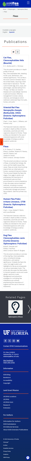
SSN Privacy (6, 457)
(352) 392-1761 (9, 362)
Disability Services (8, 448)
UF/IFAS (6, 399)
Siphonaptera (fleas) (22, 9)
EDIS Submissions (9, 424)
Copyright (6, 383)
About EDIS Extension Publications (15, 430)
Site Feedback (8, 360)
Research (6, 405)
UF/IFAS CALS (8, 402)
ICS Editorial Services (10, 427)
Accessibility (7, 380)
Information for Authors (11, 421)
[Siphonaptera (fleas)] (15, 307)
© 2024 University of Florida (11, 439)
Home (4, 9)
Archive (5, 445)
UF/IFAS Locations (9, 396)
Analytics (5, 454)
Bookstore (7, 377)
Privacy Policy (7, 451)
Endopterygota (12, 9)
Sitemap (5, 442)
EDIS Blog (6, 375)
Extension (6, 408)
